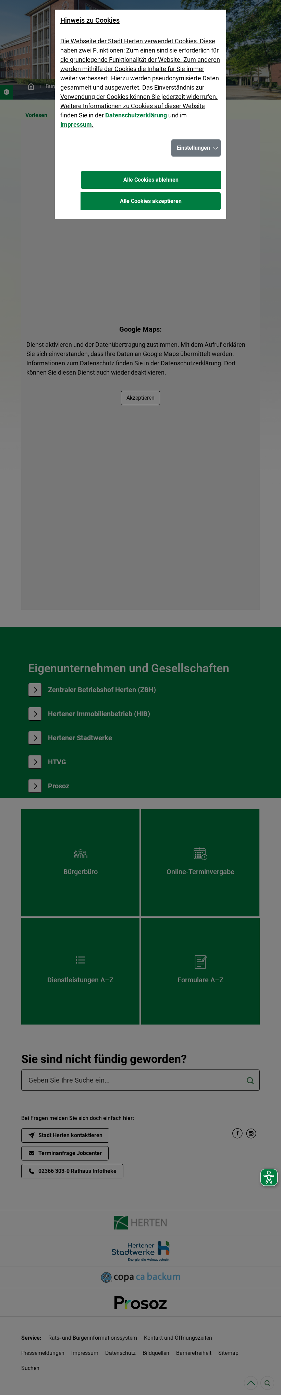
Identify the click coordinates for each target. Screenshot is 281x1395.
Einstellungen (193, 148)
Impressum (76, 124)
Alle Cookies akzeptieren (151, 201)
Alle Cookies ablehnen (151, 179)
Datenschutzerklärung (136, 115)
